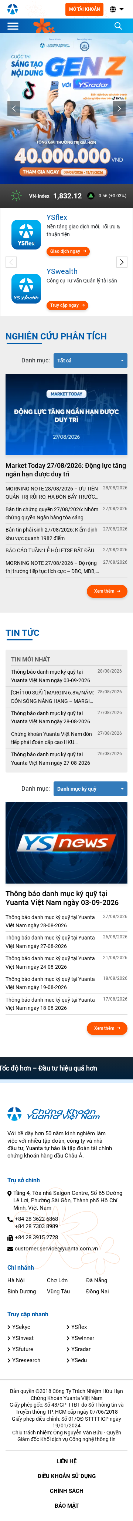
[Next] (119, 108)
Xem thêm (104, 591)
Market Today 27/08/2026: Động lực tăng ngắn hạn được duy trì (66, 470)
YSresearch (26, 1360)
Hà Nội (16, 1280)
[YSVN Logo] (12, 9)
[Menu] (14, 26)
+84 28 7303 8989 (36, 1226)
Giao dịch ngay (65, 251)
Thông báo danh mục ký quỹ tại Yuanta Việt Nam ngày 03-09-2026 (50, 676)
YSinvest (23, 1338)
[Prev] (13, 108)
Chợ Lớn (57, 1280)
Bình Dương (21, 1291)
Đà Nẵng (96, 1280)
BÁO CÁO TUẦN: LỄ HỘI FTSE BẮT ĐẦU (50, 550)
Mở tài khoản (84, 9)
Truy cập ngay (64, 305)
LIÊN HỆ (66, 1461)
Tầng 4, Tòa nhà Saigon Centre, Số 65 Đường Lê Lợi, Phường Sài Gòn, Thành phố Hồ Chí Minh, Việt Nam (67, 1200)
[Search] (118, 26)
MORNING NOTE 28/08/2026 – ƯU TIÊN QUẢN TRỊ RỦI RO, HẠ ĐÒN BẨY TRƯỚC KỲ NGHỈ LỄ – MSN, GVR (52, 493)
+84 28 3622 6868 (36, 1219)
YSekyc (21, 1327)
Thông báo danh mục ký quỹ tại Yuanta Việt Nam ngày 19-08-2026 (50, 983)
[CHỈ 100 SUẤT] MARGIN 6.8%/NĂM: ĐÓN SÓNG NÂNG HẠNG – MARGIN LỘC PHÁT (52, 697)
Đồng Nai (97, 1291)
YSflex (79, 1327)
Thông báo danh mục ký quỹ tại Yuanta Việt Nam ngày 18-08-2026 (50, 1004)
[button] (116, 9)
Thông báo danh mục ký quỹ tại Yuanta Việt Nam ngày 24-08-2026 (50, 962)
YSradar (81, 1349)
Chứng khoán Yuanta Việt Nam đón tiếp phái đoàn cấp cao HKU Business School (51, 739)
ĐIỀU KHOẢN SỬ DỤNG (67, 1476)
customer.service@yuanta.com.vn (56, 1248)
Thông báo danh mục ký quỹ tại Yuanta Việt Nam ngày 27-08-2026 (50, 758)
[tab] (35, 360)
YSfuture (22, 1349)
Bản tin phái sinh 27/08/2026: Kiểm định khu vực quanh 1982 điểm (52, 534)
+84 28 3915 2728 (36, 1237)
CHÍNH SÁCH (66, 1491)
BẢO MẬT (67, 1505)
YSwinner (82, 1338)
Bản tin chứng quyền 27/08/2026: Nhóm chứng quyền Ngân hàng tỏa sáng (52, 513)
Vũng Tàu (58, 1291)
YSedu (79, 1360)
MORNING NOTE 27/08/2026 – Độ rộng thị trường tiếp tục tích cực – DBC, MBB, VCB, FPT (51, 568)
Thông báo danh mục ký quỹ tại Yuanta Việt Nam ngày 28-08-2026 (50, 717)
